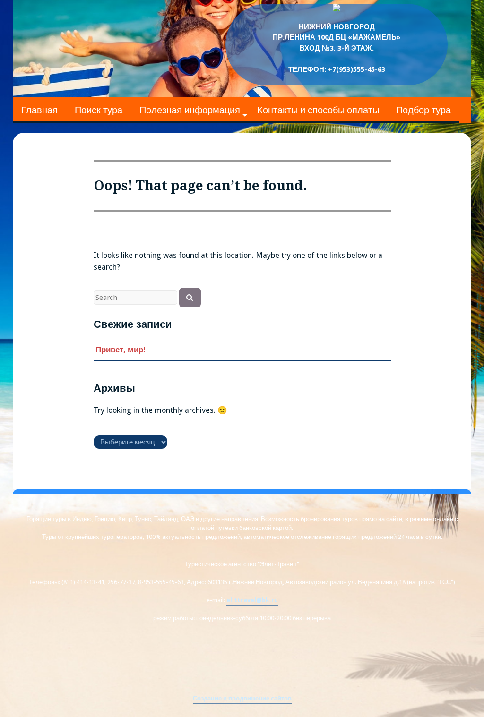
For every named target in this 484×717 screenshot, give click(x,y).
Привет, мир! (120, 349)
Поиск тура (98, 110)
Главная (39, 110)
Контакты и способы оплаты (318, 110)
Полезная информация (189, 110)
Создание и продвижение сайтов (242, 698)
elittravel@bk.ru (252, 600)
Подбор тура (423, 110)
